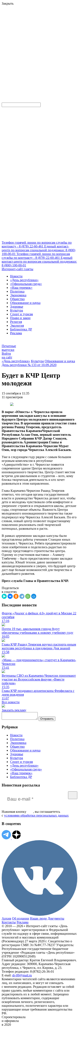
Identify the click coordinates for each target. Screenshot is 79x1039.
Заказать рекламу (14, 710)
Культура (16, 310)
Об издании (20, 918)
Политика (17, 291)
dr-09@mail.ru (22, 975)
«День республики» (24, 280)
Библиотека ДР (21, 329)
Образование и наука (25, 303)
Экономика (18, 295)
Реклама (16, 333)
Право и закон (20, 318)
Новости (16, 276)
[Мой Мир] (33, 596)
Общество (17, 299)
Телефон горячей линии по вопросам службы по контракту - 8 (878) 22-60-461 (37, 244)
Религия (16, 322)
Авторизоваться (53, 70)
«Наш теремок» (21, 287)
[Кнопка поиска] (4, 100)
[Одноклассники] (16, 596)
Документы (56, 918)
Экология (17, 325)
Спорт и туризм (21, 314)
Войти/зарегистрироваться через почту (28, 40)
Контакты (9, 922)
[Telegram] (21, 596)
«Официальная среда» (26, 284)
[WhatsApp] (27, 596)
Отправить (47, 718)
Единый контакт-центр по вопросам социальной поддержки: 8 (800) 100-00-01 (38, 250)
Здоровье (16, 306)
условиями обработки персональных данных (36, 815)
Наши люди (38, 918)
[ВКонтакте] (10, 596)
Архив (6, 918)
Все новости (11, 702)
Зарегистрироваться (46, 44)
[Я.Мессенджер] (4, 596)
